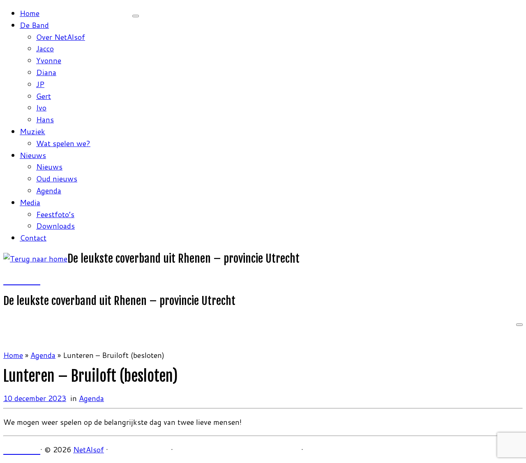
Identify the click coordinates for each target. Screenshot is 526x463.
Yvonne (48, 60)
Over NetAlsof (60, 37)
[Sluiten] (135, 16)
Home (29, 13)
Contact (33, 237)
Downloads (55, 225)
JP (40, 84)
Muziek (32, 131)
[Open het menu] (519, 324)
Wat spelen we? (63, 143)
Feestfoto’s (55, 214)
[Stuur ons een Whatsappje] (36, 280)
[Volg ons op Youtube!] (21, 280)
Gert (43, 96)
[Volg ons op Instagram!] (14, 280)
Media (30, 202)
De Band (34, 25)
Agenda (48, 190)
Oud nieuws (56, 178)
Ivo (41, 107)
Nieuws (33, 155)
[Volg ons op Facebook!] (7, 280)
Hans (45, 119)
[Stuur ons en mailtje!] (29, 280)
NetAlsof (88, 449)
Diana (46, 72)
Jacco (45, 48)
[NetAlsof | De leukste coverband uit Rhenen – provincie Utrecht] (35, 258)
